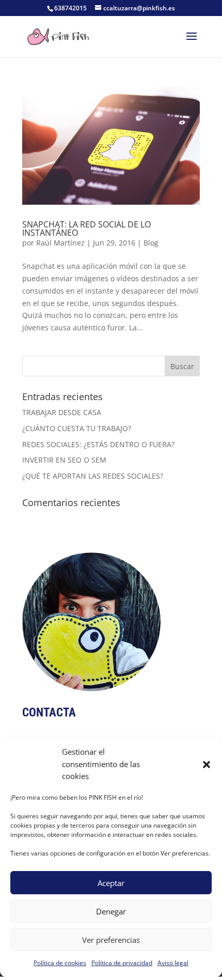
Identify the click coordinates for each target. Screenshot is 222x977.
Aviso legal (172, 962)
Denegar (111, 911)
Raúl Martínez (60, 243)
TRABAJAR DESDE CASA (61, 412)
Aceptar (111, 883)
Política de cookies (60, 962)
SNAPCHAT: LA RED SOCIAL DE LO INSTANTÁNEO (86, 228)
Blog (151, 243)
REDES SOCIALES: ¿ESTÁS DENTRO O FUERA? (98, 444)
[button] (206, 764)
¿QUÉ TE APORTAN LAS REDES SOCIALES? (92, 476)
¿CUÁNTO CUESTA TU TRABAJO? (76, 428)
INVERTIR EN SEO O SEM (64, 460)
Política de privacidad (121, 962)
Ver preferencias (111, 940)
